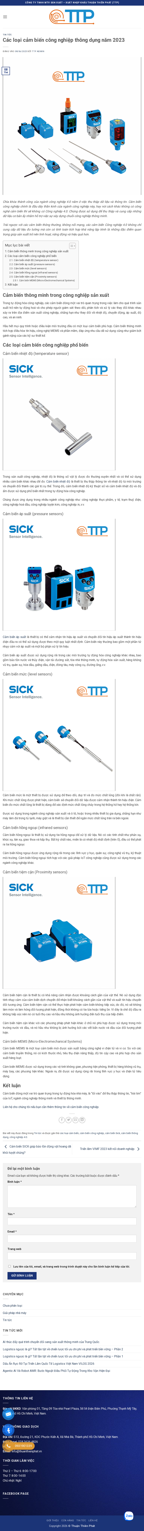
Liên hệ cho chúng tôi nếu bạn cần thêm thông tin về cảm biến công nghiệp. (51, 1107)
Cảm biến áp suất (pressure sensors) (34, 264)
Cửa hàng (67, 1520)
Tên (11, 1214)
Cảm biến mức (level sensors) (30, 268)
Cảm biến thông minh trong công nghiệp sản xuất (38, 251)
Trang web (14, 1249)
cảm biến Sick (112, 1133)
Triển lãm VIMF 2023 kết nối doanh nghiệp (107, 1149)
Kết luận (13, 284)
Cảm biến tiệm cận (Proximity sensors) (35, 276)
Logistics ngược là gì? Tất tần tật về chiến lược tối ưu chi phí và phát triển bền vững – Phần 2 (63, 1349)
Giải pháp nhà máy (14, 1313)
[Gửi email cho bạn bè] (75, 1120)
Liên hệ (93, 1520)
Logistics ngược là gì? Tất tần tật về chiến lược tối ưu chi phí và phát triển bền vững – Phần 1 (63, 1356)
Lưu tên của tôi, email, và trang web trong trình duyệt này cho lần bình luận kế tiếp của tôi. (71, 1266)
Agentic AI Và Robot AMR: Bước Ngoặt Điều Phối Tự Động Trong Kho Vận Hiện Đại (56, 1371)
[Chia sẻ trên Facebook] (62, 1120)
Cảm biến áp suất (14, 637)
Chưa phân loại (12, 1305)
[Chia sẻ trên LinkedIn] (82, 1120)
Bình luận (15, 1181)
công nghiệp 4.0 (18, 1137)
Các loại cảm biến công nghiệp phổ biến (32, 256)
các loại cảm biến (69, 1133)
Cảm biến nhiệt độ (58, 481)
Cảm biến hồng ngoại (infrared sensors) (36, 272)
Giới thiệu (52, 1520)
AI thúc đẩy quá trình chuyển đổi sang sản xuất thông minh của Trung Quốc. (51, 1342)
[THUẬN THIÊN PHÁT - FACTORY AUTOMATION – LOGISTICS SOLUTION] (72, 17)
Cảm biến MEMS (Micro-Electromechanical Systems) (47, 280)
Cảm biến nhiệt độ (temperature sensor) (36, 260)
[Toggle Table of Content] (70, 246)
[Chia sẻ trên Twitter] (68, 1120)
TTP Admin (38, 51)
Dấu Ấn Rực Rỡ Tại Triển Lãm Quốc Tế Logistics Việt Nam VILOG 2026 (48, 1363)
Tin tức (7, 35)
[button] (5, 16)
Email (12, 1231)
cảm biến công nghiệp (92, 1133)
